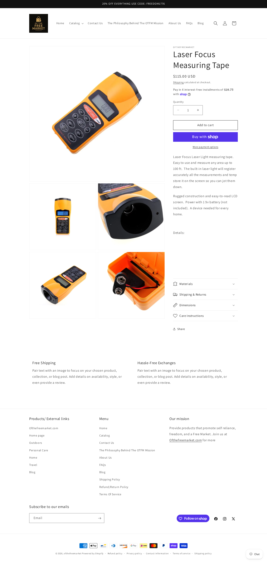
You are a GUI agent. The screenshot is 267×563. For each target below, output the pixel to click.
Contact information (157, 553)
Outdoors (35, 443)
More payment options (205, 146)
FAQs (102, 465)
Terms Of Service (110, 494)
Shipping (178, 82)
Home (33, 457)
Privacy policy (134, 553)
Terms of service (181, 553)
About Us (105, 457)
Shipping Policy (109, 479)
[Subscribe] (99, 518)
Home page (36, 436)
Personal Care (38, 450)
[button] (76, 23)
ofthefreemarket (73, 553)
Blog (32, 472)
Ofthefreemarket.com (43, 428)
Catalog (104, 436)
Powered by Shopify (92, 553)
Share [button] (181, 329)
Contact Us (106, 443)
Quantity (178, 102)
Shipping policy (203, 553)
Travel (33, 465)
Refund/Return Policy (113, 487)
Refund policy (115, 553)
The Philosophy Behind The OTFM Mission (127, 450)
